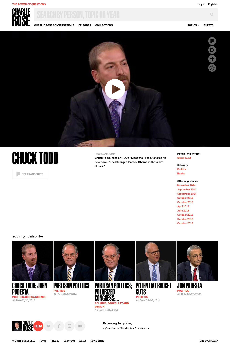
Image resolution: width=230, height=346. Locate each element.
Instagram (69, 326)
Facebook (59, 326)
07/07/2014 (72, 288)
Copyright (69, 341)
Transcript (212, 41)
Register (213, 4)
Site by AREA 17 (209, 341)
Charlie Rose (21, 17)
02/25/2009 (189, 288)
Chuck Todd (184, 158)
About (82, 341)
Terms (42, 341)
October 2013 (185, 198)
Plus (212, 59)
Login (201, 4)
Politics (181, 169)
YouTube (80, 326)
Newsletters (97, 341)
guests (208, 25)
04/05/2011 (154, 291)
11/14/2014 (29, 291)
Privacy (55, 341)
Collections (104, 25)
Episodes (84, 25)
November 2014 (186, 185)
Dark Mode (212, 68)
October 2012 (185, 215)
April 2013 (183, 206)
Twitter (49, 326)
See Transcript (32, 174)
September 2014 (186, 189)
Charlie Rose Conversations (54, 25)
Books (181, 173)
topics (192, 25)
